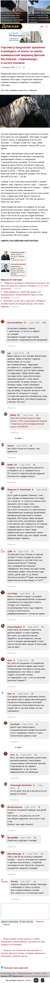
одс (9, 353)
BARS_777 (15, 415)
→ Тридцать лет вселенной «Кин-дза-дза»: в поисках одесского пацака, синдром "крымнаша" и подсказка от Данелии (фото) (24, 953)
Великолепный (14, 807)
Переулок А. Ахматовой (18, 490)
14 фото (22, 260)
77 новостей (15, 260)
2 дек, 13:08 (25, 838)
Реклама (25, 43)
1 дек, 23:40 (21, 446)
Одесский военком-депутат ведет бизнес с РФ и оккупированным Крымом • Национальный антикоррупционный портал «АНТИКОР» (28, 422)
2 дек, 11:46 (23, 694)
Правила (40, 921)
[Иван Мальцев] (3, 853)
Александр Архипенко (21, 785)
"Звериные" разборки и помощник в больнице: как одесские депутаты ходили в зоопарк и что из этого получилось (25, 286)
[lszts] (3, 660)
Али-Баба (15, 724)
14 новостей (15, 275)
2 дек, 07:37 (23, 551)
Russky (14, 881)
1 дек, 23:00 (34, 323)
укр (41, 26)
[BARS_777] (5, 415)
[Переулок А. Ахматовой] (3, 489)
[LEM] (3, 551)
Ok (36, 980)
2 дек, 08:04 (25, 593)
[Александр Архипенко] (5, 785)
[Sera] (3, 693)
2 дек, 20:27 (25, 881)
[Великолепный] (3, 807)
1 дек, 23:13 (18, 353)
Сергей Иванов (14, 627)
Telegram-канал (17, 976)
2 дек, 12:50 (29, 807)
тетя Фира (12, 593)
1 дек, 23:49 (27, 415)
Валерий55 (12, 838)
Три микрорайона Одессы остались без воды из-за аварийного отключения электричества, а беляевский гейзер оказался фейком (12, 17)
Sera (9, 694)
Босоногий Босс (15, 323)
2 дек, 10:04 (33, 627)
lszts (9, 660)
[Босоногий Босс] (3, 322)
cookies (28, 980)
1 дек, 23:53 (24, 465)
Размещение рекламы (25, 973)
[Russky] (4, 881)
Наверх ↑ (7, 924)
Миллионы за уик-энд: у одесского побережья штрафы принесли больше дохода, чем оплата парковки (23, 304)
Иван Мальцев (14, 854)
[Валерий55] (3, 837)
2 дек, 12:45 (27, 724)
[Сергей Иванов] (3, 627)
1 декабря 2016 (8, 67)
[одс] (3, 353)
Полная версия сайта (8, 973)
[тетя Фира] (3, 593)
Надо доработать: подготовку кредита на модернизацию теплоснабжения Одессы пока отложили (22, 295)
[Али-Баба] (5, 724)
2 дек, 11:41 (23, 660)
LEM (10, 551)
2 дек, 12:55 (26, 755)
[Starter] (3, 445)
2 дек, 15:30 (32, 854)
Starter (10, 446)
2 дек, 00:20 (41, 490)
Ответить (11, 346)
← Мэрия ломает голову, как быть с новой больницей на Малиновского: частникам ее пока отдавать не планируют (23, 942)
